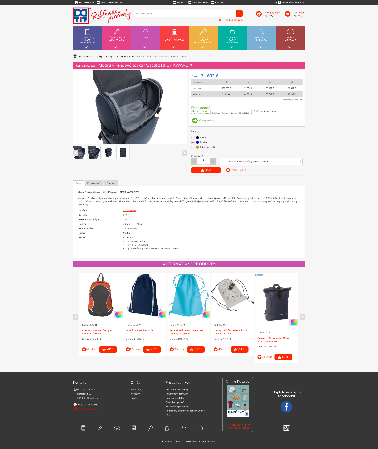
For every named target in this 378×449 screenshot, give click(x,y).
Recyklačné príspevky (177, 406)
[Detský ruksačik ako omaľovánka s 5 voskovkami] (144, 295)
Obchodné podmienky (177, 389)
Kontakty (220, 2)
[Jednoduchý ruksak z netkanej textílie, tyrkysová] (101, 295)
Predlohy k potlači (175, 402)
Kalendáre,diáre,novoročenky (88, 40)
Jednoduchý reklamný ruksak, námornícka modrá (274, 332)
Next (184, 153)
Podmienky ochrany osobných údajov (185, 410)
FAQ (168, 414)
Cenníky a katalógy (176, 397)
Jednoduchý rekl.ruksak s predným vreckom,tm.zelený (229, 332)
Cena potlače (94, 183)
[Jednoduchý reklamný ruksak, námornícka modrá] (276, 295)
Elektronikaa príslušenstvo (174, 38)
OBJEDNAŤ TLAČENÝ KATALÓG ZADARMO (238, 426)
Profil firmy (136, 389)
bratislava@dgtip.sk (111, 2)
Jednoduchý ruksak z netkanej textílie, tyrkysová (98, 332)
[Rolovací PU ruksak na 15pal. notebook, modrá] (188, 302)
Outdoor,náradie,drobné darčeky (203, 40)
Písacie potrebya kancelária (116, 38)
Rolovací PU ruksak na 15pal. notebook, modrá (186, 339)
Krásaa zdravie (290, 38)
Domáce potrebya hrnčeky (261, 38)
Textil (145, 37)
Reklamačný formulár (177, 393)
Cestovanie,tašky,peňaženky (232, 40)
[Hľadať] (239, 13)
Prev (75, 153)
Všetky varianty (207, 120)
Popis (79, 183)
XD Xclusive (129, 210)
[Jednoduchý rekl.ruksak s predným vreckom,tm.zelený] (232, 295)
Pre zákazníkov (200, 2)
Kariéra (134, 397)
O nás (180, 2)
